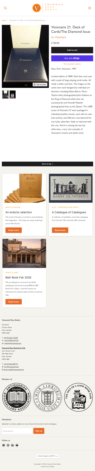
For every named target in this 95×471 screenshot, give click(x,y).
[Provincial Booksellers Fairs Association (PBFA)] (78, 397)
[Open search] (5, 8)
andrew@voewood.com (12, 343)
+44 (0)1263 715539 (11, 338)
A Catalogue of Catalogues (69, 212)
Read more (13, 230)
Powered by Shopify (47, 466)
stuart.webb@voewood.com (14, 370)
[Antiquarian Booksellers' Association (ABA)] (16, 397)
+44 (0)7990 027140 (11, 340)
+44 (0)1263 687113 (11, 364)
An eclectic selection (18, 212)
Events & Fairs (11, 272)
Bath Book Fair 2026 (18, 277)
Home (4, 20)
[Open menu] (90, 8)
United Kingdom (46, 456)
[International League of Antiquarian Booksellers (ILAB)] (47, 397)
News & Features (13, 207)
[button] (5, 94)
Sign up (38, 431)
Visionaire (60, 37)
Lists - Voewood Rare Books (65, 207)
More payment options (72, 64)
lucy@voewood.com (11, 367)
